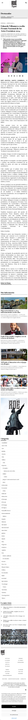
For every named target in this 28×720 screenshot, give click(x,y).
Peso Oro (4, 564)
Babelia (3, 451)
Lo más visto (6, 603)
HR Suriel (4, 524)
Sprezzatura (5, 581)
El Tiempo (4, 505)
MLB (4, 482)
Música (4, 516)
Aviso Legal (14, 718)
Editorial (4, 493)
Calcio (5, 476)
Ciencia (3, 454)
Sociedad (4, 578)
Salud (3, 575)
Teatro (4, 587)
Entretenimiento (6, 513)
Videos (3, 598)
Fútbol (4, 474)
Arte (3, 448)
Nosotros (4, 678)
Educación (4, 496)
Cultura (3, 16)
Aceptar (14, 706)
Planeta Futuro (5, 567)
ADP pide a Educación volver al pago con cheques (13, 363)
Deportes (4, 465)
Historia (4, 522)
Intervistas (4, 530)
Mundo (3, 538)
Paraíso (4, 561)
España (3, 519)
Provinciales (6, 558)
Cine (3, 457)
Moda (3, 536)
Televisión (4, 589)
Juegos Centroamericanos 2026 (11, 479)
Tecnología (4, 584)
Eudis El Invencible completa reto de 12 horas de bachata (13, 337)
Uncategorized (5, 595)
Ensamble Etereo (6, 510)
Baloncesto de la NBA (9, 471)
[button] (26, 690)
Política (3, 570)
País (3, 553)
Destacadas (10, 16)
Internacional (5, 527)
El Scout (4, 502)
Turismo (4, 592)
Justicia (3, 533)
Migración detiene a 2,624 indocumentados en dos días (10, 311)
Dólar (4, 491)
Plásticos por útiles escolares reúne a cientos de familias (13, 389)
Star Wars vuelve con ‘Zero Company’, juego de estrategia (14, 625)
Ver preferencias (14, 714)
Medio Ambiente (7, 555)
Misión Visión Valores (13, 678)
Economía (4, 488)
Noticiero (4, 547)
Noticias (7, 658)
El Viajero (4, 507)
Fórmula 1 (5, 468)
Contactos (23, 678)
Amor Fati (4, 445)
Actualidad (4, 442)
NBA (3, 541)
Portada (3, 23)
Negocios (4, 544)
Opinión (4, 550)
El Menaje (4, 499)
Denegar (14, 710)
